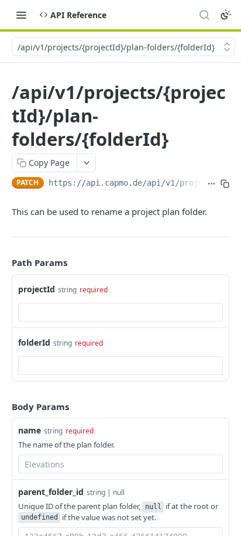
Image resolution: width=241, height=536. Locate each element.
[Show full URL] (211, 184)
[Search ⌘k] (204, 14)
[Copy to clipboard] (225, 184)
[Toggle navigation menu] (21, 14)
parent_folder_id (51, 491)
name (29, 430)
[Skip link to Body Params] (3, 406)
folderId (34, 342)
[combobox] (120, 312)
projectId (36, 289)
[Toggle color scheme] (225, 14)
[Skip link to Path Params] (3, 262)
